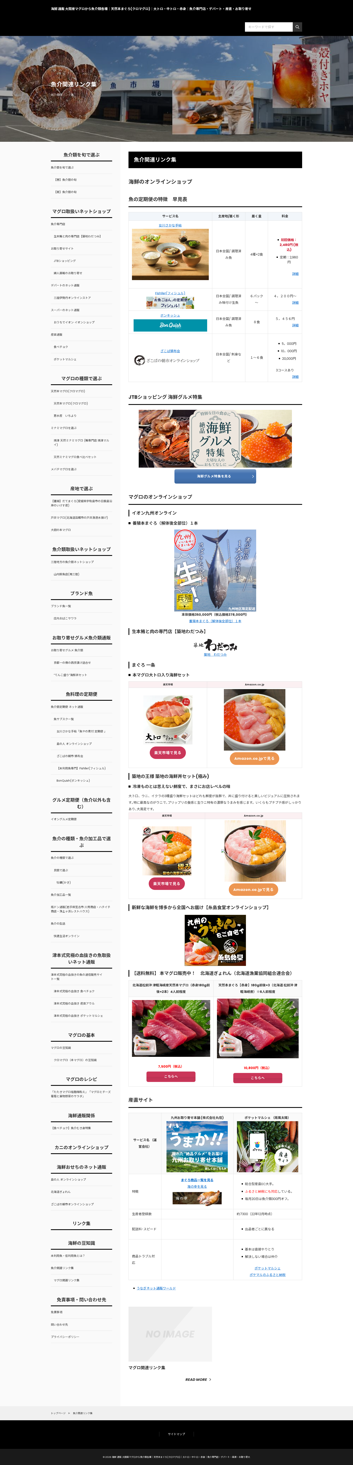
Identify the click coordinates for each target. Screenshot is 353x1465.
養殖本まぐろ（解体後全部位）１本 (215, 621)
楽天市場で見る (167, 752)
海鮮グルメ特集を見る (214, 476)
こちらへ (171, 1076)
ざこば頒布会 (170, 351)
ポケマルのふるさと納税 (268, 1275)
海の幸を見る (197, 1186)
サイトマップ (176, 1434)
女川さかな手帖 (170, 225)
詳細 (295, 274)
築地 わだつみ (215, 654)
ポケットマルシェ (268, 1268)
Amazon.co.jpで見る (254, 758)
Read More (196, 1379)
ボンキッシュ (170, 315)
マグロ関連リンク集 (146, 1368)
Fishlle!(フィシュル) (170, 293)
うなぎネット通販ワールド (156, 1288)
